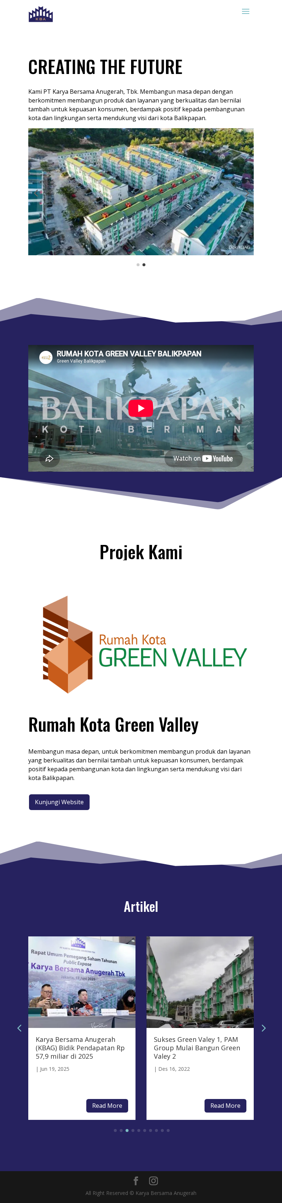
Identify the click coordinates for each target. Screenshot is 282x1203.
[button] (35, 193)
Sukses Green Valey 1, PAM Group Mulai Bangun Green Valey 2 (79, 1048)
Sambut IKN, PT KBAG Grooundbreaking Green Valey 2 (192, 1048)
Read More (107, 1106)
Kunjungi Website (59, 802)
